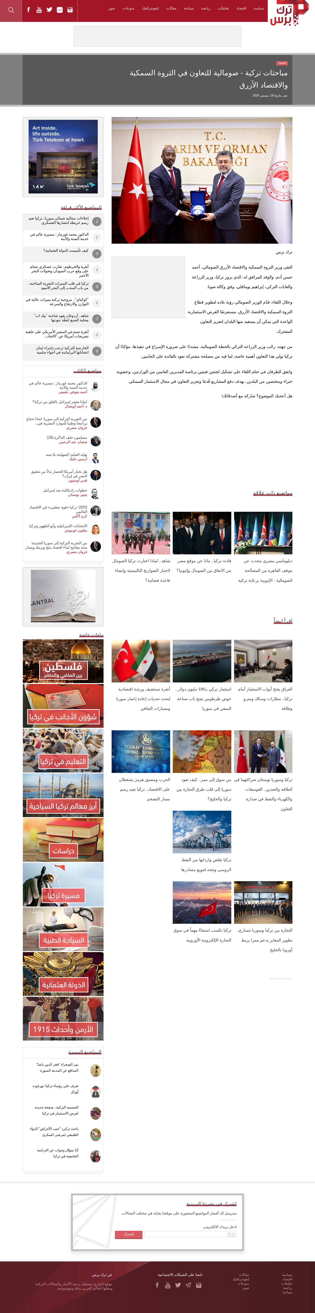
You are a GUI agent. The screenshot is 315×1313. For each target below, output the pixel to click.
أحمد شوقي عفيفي (72, 392)
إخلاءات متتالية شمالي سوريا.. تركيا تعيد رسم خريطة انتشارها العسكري (58, 220)
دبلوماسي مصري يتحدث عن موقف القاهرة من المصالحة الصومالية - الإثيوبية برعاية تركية (265, 571)
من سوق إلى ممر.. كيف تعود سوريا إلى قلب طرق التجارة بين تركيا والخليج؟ (203, 789)
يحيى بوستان (77, 495)
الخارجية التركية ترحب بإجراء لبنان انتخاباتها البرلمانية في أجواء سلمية (62, 350)
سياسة (259, 8)
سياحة (189, 8)
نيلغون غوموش (75, 530)
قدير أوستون (77, 480)
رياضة (205, 8)
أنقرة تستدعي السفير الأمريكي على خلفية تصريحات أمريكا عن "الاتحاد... (57, 334)
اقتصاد (241, 8)
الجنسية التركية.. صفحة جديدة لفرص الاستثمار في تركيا (56, 1110)
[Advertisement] (148, 285)
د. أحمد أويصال (76, 406)
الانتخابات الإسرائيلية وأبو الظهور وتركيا (58, 526)
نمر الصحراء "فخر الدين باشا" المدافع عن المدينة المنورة (57, 1067)
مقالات (171, 8)
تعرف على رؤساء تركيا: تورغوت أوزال (55, 1089)
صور (111, 8)
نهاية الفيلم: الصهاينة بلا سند (66, 454)
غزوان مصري (76, 428)
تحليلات (223, 8)
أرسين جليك (78, 459)
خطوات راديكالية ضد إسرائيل (65, 490)
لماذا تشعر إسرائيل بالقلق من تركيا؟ (60, 402)
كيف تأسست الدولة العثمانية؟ (66, 250)
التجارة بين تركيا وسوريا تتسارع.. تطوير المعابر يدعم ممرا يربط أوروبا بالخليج (264, 940)
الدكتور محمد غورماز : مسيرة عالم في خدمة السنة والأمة (59, 236)
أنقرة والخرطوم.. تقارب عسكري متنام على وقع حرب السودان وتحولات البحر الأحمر (59, 271)
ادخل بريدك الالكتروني (220, 1227)
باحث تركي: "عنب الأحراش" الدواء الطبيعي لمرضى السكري (54, 1132)
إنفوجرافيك (150, 8)
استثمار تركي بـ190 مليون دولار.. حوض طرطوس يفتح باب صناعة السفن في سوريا (203, 699)
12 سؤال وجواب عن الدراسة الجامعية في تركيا (57, 1153)
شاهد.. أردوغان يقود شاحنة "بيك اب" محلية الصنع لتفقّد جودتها (61, 318)
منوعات (128, 8)
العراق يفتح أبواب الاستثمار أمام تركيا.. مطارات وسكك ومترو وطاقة (265, 699)
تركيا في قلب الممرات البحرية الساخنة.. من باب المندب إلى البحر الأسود (58, 285)
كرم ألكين (79, 516)
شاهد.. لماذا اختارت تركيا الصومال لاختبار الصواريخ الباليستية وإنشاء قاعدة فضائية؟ (141, 571)
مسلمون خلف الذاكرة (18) (67, 437)
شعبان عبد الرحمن (73, 442)
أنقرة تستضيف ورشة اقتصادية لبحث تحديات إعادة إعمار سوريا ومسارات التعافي (143, 699)
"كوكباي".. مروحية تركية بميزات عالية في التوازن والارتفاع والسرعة (57, 302)
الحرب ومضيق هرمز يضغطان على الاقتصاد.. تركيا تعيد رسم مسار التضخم (144, 789)
